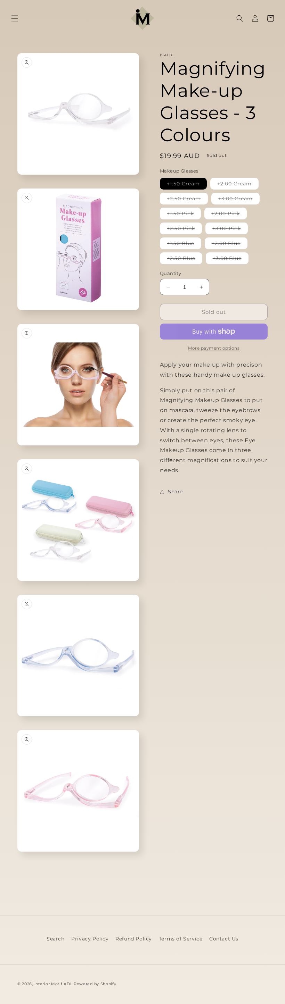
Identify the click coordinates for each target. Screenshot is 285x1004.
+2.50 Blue (184, 259)
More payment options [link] (213, 348)
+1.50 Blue (184, 244)
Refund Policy (133, 939)
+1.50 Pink (184, 214)
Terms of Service (181, 939)
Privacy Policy (89, 939)
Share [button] (175, 491)
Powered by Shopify (95, 983)
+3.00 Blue (231, 259)
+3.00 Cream (239, 199)
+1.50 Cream (187, 185)
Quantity (170, 273)
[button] (14, 18)
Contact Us (223, 939)
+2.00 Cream (238, 185)
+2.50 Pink (184, 229)
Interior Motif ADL (53, 983)
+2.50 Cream (187, 199)
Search (56, 939)
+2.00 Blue (229, 244)
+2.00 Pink (229, 214)
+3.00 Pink (230, 229)
